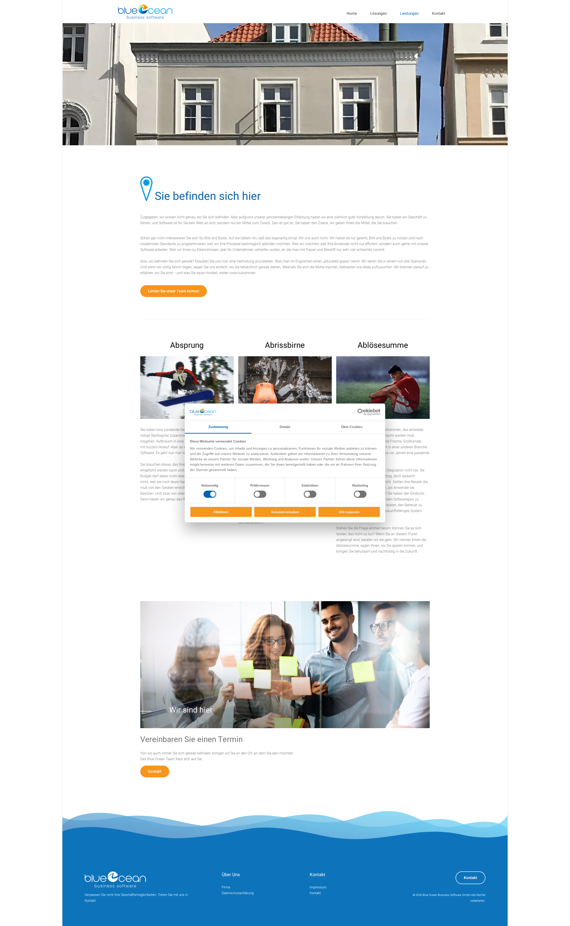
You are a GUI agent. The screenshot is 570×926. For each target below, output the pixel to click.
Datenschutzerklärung (238, 893)
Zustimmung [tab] (218, 427)
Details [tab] (285, 427)
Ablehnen (221, 512)
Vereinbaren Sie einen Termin (191, 739)
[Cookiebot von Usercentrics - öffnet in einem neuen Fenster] (360, 412)
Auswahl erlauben (285, 512)
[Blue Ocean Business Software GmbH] (145, 11)
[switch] (260, 494)
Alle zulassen (349, 512)
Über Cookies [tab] (351, 427)
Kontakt (154, 771)
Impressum (318, 887)
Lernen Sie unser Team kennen (173, 291)
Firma (226, 887)
